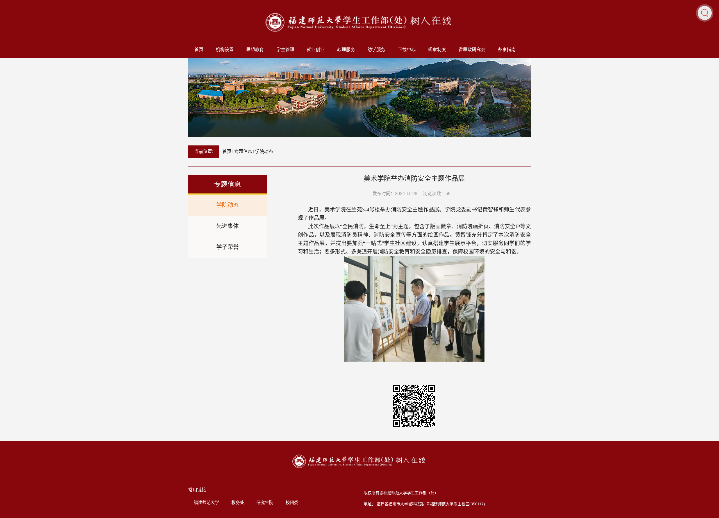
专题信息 (243, 151)
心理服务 (346, 49)
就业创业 (316, 49)
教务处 (237, 502)
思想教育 (255, 49)
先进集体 (227, 226)
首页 (198, 49)
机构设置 (225, 49)
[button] (704, 12)
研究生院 (264, 502)
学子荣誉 (227, 247)
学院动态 (264, 151)
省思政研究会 (471, 49)
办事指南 (507, 49)
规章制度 (437, 49)
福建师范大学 (206, 502)
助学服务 (376, 49)
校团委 (292, 502)
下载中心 (407, 49)
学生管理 (285, 49)
